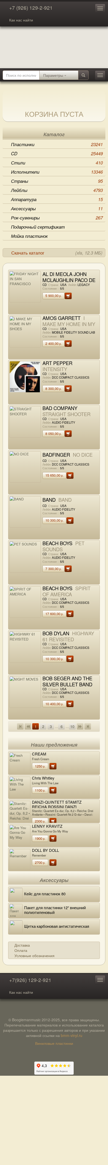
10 (72, 726)
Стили (57, 162)
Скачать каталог (56, 253)
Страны (57, 181)
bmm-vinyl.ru (71, 1035)
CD (57, 153)
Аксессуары (57, 208)
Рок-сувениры (57, 217)
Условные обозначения (34, 955)
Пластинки (57, 144)
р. (53, 295)
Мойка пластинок (29, 236)
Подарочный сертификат (38, 227)
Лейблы (57, 190)
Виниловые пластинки (54, 1043)
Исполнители (57, 172)
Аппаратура (57, 199)
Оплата (20, 950)
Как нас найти (21, 20)
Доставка (22, 945)
